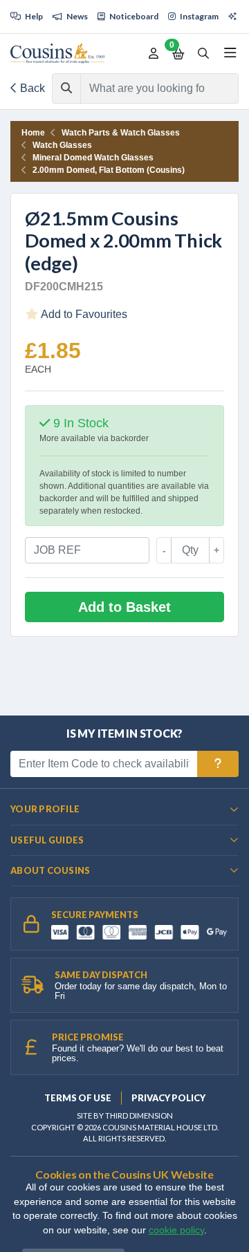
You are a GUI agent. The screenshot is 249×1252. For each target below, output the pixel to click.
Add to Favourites (83, 314)
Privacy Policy (168, 1097)
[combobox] (147, 88)
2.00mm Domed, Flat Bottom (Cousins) (109, 170)
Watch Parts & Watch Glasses (121, 133)
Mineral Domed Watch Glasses (93, 157)
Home (33, 133)
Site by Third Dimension (125, 1115)
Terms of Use (77, 1097)
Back (31, 88)
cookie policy (176, 1230)
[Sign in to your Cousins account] (153, 54)
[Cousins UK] (57, 54)
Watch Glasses (62, 145)
